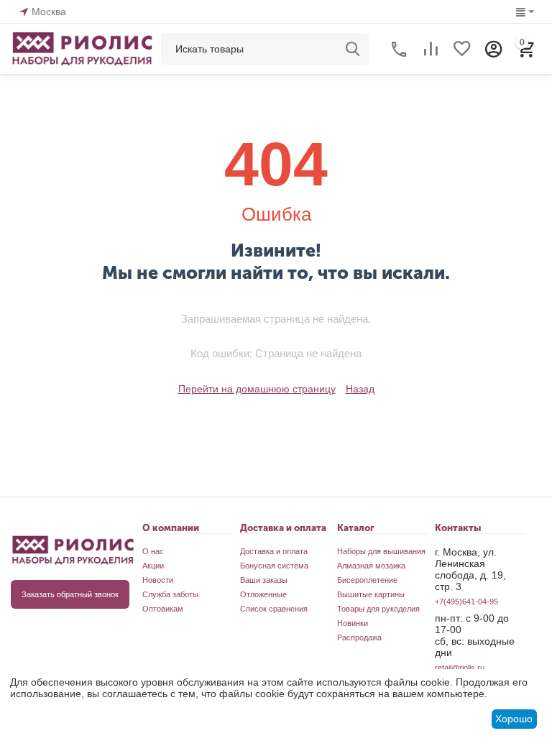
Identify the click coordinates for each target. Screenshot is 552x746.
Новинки (352, 623)
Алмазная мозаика (371, 565)
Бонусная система (274, 565)
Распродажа (359, 637)
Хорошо (514, 718)
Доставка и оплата (274, 551)
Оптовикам (162, 608)
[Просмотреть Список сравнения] (430, 49)
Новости (157, 580)
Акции (153, 565)
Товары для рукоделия (378, 608)
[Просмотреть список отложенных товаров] (462, 49)
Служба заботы (170, 594)
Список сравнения (274, 608)
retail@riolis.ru (459, 667)
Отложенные (263, 594)
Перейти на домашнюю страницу (257, 389)
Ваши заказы (264, 580)
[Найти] (353, 49)
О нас (153, 551)
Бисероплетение (367, 580)
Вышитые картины (371, 594)
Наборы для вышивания (381, 551)
